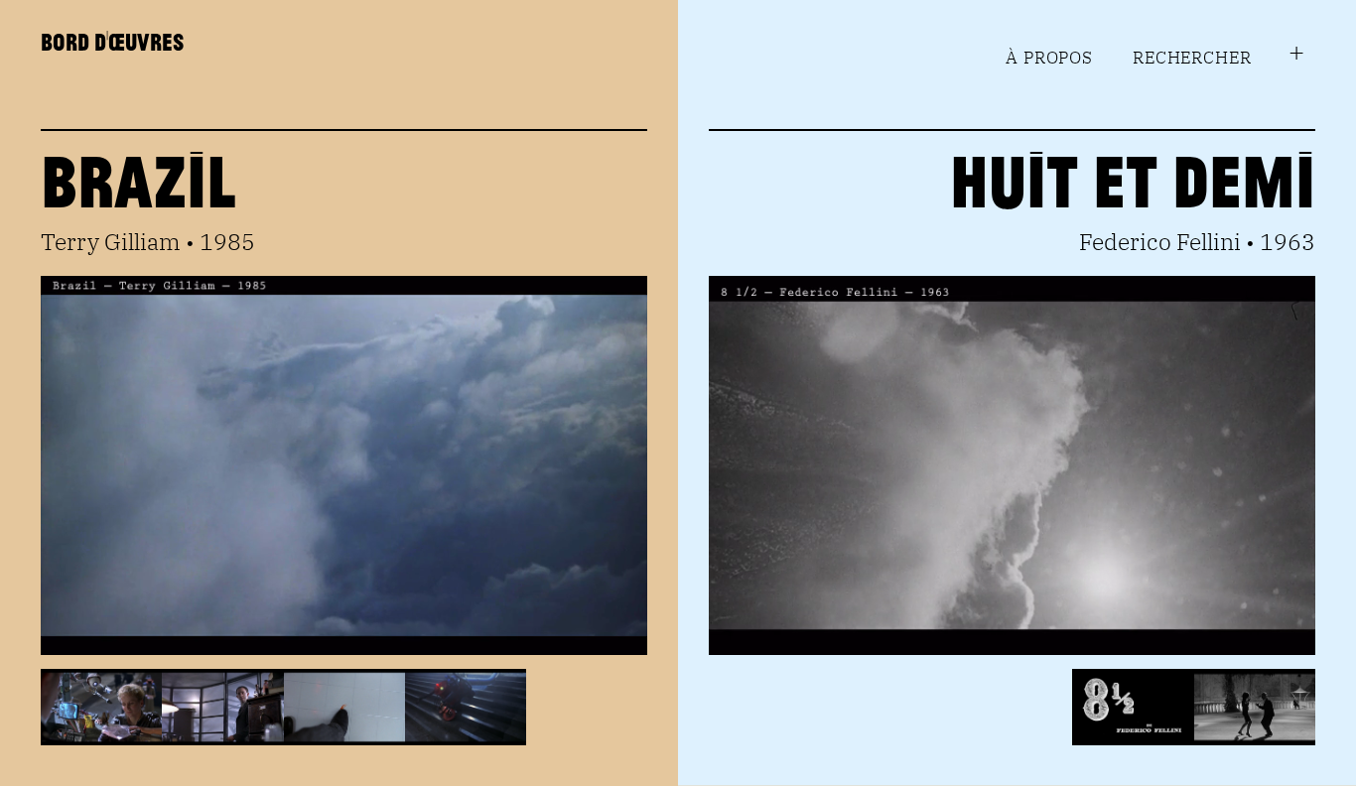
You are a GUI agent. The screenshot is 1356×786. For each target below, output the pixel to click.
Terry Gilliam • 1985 (148, 241)
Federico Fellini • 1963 (1197, 241)
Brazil (138, 179)
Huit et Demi (1132, 179)
